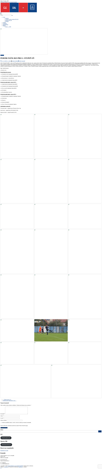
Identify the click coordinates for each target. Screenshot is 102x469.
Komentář (2, 413)
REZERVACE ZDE (4, 450)
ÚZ (5, 7)
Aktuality (7, 18)
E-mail (2, 418)
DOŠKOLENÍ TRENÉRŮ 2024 (9, 400)
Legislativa (5, 23)
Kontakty (7, 21)
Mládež (4, 25)
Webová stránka (3, 420)
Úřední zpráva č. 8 (7, 399)
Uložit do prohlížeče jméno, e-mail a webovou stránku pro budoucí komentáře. (16, 422)
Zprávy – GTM (8, 26)
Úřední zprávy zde (6, 437)
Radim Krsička (15, 61)
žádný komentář (22, 61)
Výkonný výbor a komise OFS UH (11, 19)
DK (14, 7)
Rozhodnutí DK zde (6, 444)
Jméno (2, 415)
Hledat (1, 429)
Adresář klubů (5, 24)
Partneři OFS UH (8, 20)
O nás (4, 17)
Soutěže (4, 22)
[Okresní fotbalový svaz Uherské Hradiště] (0, 12)
